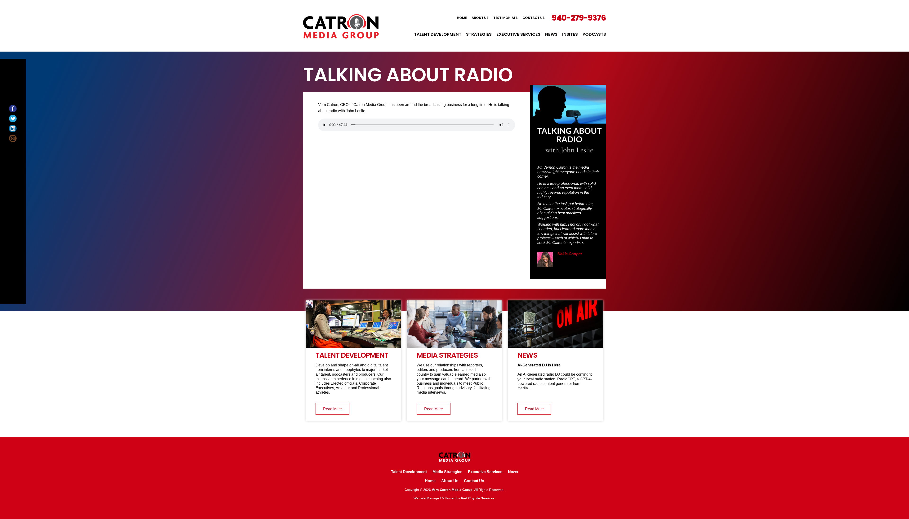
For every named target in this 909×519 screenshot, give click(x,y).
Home (462, 17)
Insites (570, 34)
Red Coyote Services (478, 498)
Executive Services (518, 34)
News (551, 34)
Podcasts (594, 34)
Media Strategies (447, 472)
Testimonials (505, 17)
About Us (480, 17)
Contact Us (533, 17)
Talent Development (437, 34)
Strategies (479, 34)
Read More (332, 409)
